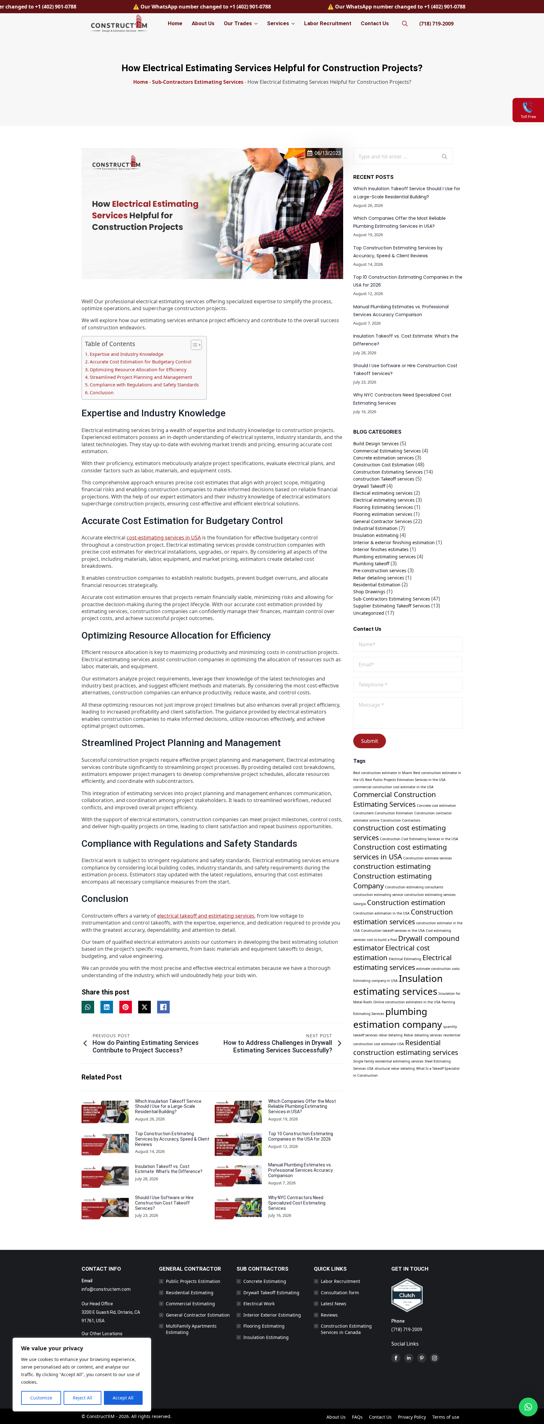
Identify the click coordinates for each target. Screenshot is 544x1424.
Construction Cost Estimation (383, 465)
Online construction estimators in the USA (406, 1002)
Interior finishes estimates (381, 549)
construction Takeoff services (383, 479)
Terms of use (445, 1417)
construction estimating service (378, 894)
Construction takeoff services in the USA (393, 930)
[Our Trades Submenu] (255, 23)
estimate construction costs (438, 968)
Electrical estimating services (384, 500)
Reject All (82, 1398)
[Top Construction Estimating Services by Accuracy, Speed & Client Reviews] (105, 1145)
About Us (203, 23)
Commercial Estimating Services (387, 451)
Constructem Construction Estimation (383, 813)
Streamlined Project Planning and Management (141, 377)
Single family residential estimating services (388, 1061)
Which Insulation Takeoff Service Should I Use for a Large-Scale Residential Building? (168, 1106)
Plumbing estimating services (384, 557)
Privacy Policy (412, 1417)
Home (175, 23)
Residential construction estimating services (405, 1047)
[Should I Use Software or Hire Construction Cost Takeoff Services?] (105, 1209)
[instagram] (434, 1358)
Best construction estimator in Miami (382, 773)
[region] (82, 1374)
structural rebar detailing (395, 1068)
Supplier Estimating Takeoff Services (391, 606)
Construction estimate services (427, 858)
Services (278, 23)
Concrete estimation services (383, 458)
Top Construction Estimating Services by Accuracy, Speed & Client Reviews (172, 1139)
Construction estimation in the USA (381, 913)
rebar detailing (391, 1035)
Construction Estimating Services (388, 472)
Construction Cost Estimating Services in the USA (419, 839)
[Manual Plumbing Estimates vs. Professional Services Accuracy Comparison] (238, 1176)
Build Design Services (376, 444)
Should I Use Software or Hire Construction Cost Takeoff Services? (164, 1203)
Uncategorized (368, 613)
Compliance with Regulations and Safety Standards (145, 385)
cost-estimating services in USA (164, 537)
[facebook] (395, 1358)
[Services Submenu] (292, 23)
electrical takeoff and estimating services (205, 915)
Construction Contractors (400, 820)
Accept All (123, 1398)
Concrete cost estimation (436, 805)
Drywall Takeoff (369, 486)
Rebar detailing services (378, 578)
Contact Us (375, 23)
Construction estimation (406, 902)
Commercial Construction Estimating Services (394, 799)
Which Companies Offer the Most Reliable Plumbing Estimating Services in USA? (302, 1106)
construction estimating (392, 866)
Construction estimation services (403, 916)
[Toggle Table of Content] (193, 344)
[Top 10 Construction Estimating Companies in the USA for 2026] (238, 1144)
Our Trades (238, 23)
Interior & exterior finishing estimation (394, 542)
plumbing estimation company (397, 1018)
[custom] (421, 1358)
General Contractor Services (382, 521)
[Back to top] (531, 1387)
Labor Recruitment (327, 23)
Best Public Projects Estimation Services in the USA (405, 780)
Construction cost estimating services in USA (400, 851)
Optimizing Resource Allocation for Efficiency (139, 370)
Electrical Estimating (405, 959)
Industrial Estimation (375, 528)
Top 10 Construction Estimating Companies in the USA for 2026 (300, 1136)
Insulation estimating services (398, 985)
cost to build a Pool (382, 939)
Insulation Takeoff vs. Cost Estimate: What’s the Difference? (168, 1169)
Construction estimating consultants (414, 887)
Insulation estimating (376, 535)
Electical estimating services (383, 493)
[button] (528, 1407)
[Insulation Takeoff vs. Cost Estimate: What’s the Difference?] (105, 1177)
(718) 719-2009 (436, 23)
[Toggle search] (405, 23)
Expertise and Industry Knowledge (127, 354)
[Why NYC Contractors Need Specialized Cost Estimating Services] (238, 1209)
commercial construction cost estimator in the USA (393, 787)
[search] (444, 156)
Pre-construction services (379, 570)
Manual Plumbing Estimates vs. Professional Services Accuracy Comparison (300, 1170)
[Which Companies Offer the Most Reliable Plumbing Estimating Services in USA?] (238, 1113)
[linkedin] (408, 1358)
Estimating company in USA (375, 980)
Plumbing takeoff (371, 564)
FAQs (357, 1417)
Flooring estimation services (382, 514)
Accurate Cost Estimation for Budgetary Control (140, 362)
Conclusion (102, 393)
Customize (41, 1398)
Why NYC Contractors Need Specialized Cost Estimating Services (297, 1203)
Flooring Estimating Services (383, 507)
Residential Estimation (376, 585)
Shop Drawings (369, 592)
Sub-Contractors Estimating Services (197, 81)
